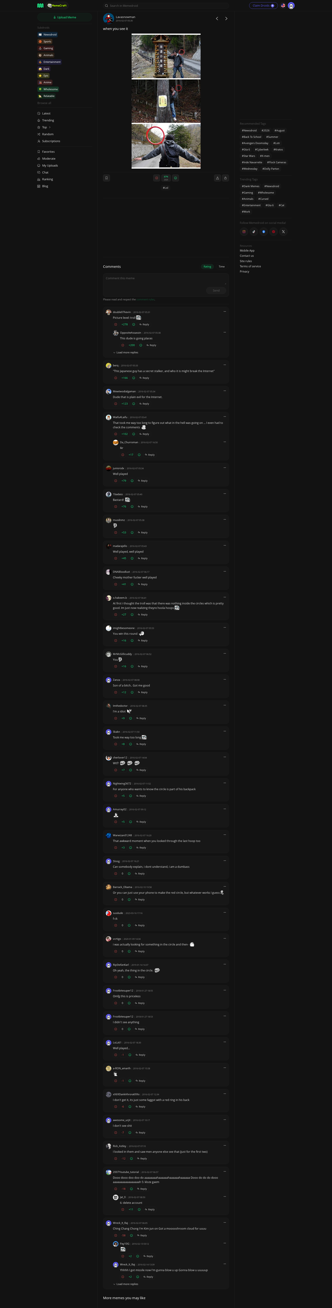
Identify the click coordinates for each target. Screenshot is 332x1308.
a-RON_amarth (121, 1068)
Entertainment (50, 62)
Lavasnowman (125, 17)
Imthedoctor (120, 705)
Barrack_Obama (122, 887)
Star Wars (249, 156)
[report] (217, 178)
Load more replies (127, 352)
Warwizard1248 (122, 835)
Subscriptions (51, 141)
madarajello (120, 546)
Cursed (264, 198)
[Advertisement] (266, 65)
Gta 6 (247, 149)
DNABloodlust (121, 571)
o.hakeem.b (120, 597)
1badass (117, 494)
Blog (45, 186)
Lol (166, 187)
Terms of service (250, 266)
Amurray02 (119, 809)
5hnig (116, 861)
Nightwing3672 (122, 783)
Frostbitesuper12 (123, 990)
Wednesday (250, 168)
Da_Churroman (129, 442)
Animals (46, 55)
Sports (45, 41)
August (280, 130)
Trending (48, 120)
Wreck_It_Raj (120, 1223)
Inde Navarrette (253, 162)
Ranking (47, 179)
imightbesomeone (123, 628)
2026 (266, 130)
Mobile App (247, 250)
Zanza (116, 679)
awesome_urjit (121, 1120)
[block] (225, 178)
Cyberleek (263, 149)
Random (48, 134)
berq (115, 365)
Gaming (46, 48)
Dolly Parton (271, 168)
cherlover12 (120, 757)
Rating (207, 266)
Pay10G (124, 1243)
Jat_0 (122, 1197)
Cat (282, 205)
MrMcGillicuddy (122, 654)
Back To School (252, 137)
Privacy (244, 271)
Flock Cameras (277, 162)
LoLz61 (117, 1042)
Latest (46, 113)
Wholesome (48, 89)
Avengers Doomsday (256, 143)
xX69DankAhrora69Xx (126, 1094)
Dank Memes (251, 186)
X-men (266, 156)
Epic (43, 75)
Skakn (116, 731)
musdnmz (119, 520)
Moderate (49, 158)
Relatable (46, 96)
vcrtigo (117, 938)
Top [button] (45, 127)
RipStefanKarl (121, 964)
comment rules (145, 299)
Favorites (48, 152)
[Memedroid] (40, 5)
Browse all (44, 103)
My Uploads (50, 165)
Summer (273, 137)
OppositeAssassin (130, 332)
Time (222, 266)
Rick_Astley (119, 1146)
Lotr (277, 143)
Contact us (247, 256)
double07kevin (121, 312)
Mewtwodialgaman (124, 391)
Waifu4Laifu (120, 417)
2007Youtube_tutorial (126, 1172)
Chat (45, 172)
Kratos (279, 149)
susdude (118, 913)
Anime (45, 82)
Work (247, 211)
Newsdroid (48, 34)
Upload (66, 17)
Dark (44, 68)
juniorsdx (118, 468)
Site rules (246, 261)
